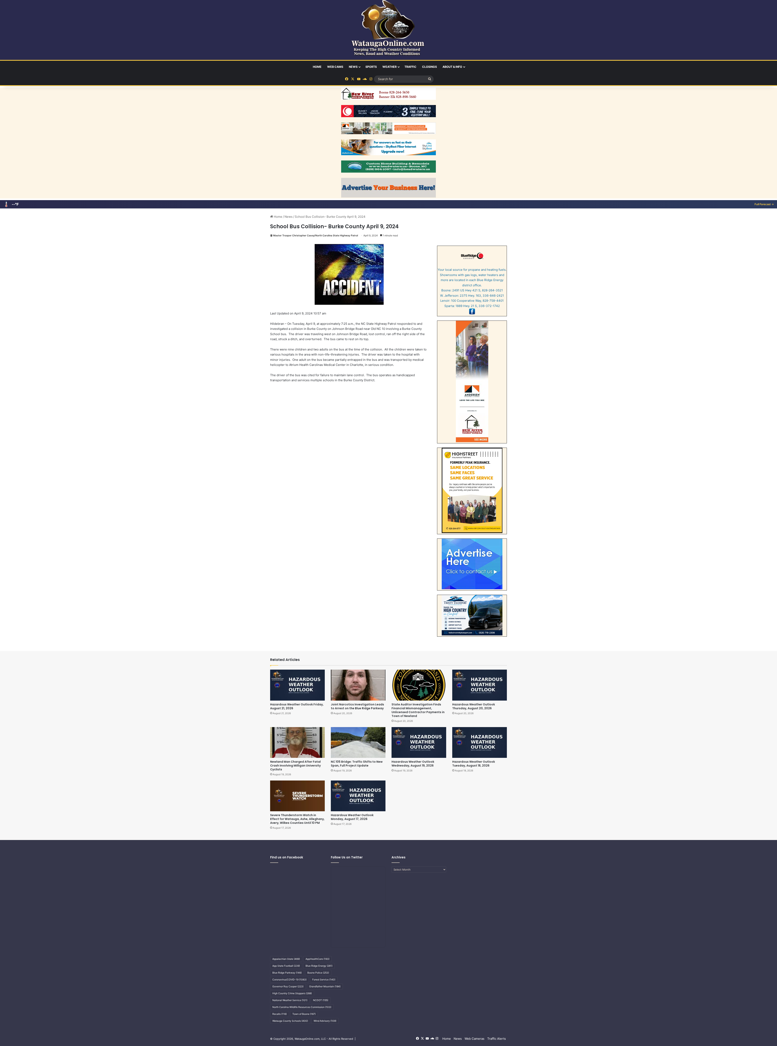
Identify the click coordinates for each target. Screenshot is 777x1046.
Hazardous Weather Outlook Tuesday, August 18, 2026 (473, 764)
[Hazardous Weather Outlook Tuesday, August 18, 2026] (479, 742)
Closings (429, 66)
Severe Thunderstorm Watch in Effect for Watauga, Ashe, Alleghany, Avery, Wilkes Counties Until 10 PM (297, 819)
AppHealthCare (317, 958)
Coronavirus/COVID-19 (289, 979)
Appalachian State (286, 958)
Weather (389, 66)
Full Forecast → (764, 204)
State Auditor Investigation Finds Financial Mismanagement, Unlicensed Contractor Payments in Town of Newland (418, 710)
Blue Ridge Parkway (287, 972)
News (353, 66)
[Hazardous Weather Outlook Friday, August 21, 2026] (297, 685)
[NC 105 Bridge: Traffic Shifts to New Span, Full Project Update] (358, 742)
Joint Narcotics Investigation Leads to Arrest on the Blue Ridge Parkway (357, 706)
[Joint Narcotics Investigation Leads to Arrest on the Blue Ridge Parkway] (358, 685)
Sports (371, 66)
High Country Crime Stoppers (292, 993)
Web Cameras (474, 1039)
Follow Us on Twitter (347, 857)
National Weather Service (289, 1000)
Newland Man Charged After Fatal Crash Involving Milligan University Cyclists (295, 765)
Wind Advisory (325, 1020)
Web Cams (335, 66)
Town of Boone (304, 1013)
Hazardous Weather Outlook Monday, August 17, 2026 (352, 817)
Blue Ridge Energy (319, 965)
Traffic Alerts (496, 1039)
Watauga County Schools (290, 1020)
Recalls (279, 1013)
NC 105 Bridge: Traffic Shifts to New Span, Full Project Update (357, 764)
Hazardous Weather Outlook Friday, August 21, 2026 (297, 706)
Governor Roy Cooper (288, 986)
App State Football (286, 965)
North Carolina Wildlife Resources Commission (301, 1007)
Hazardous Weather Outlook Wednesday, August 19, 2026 (413, 764)
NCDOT (320, 1000)
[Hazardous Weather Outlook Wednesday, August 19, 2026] (419, 742)
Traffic (410, 66)
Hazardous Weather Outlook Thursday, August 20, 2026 (473, 706)
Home (317, 66)
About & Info (452, 66)
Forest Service (323, 979)
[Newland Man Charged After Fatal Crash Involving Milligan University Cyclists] (297, 742)
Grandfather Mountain (325, 986)
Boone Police (318, 972)
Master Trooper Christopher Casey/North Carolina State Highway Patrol (315, 235)
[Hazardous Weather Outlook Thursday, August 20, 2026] (479, 685)
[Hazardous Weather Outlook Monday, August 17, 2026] (358, 796)
